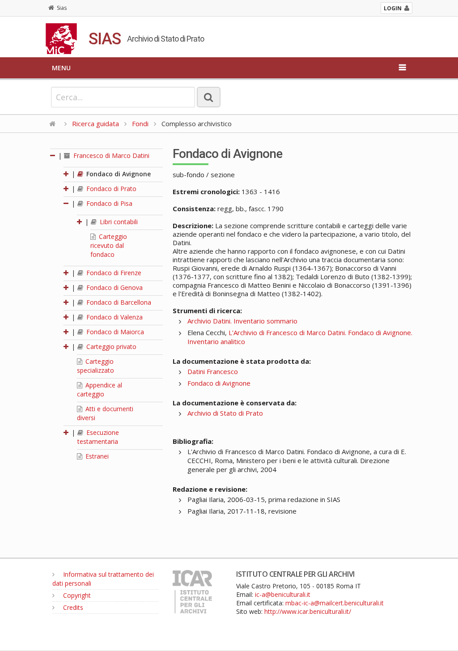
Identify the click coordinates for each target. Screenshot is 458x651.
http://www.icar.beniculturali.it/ (307, 611)
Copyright (76, 595)
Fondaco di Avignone (118, 174)
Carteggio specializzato (95, 365)
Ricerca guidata (95, 123)
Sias (62, 8)
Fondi (140, 123)
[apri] (67, 174)
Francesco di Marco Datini (110, 155)
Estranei (96, 456)
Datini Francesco (212, 371)
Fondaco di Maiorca (114, 332)
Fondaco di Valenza (114, 317)
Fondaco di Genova (114, 287)
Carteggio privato (110, 346)
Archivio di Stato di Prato (225, 412)
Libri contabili (118, 221)
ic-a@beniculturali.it (282, 594)
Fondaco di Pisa (108, 203)
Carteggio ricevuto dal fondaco (108, 245)
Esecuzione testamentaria (98, 437)
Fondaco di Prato (110, 188)
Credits (72, 607)
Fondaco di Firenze (113, 272)
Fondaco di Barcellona (118, 302)
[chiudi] (67, 203)
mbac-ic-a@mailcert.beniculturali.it (334, 603)
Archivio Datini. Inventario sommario (242, 320)
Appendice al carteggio (99, 389)
